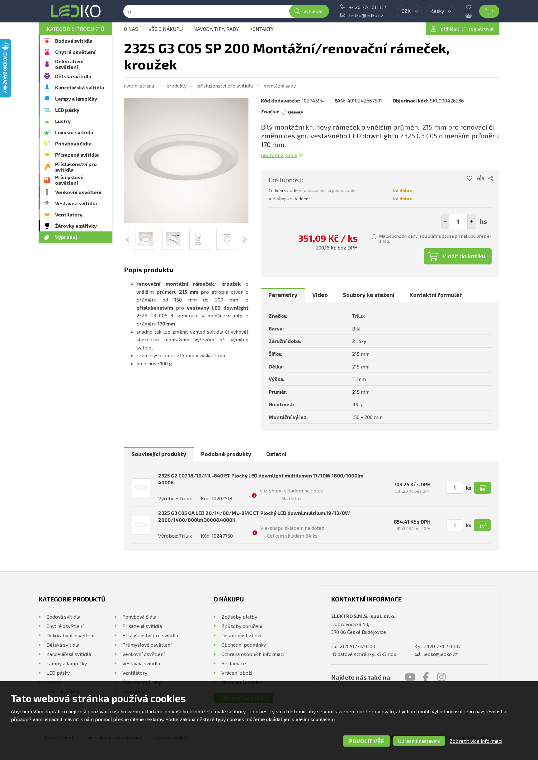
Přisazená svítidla (77, 155)
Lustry (63, 121)
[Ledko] (75, 11)
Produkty (176, 85)
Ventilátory (69, 214)
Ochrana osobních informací (252, 654)
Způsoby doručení (241, 626)
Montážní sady (279, 85)
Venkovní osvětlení (78, 192)
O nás (131, 29)
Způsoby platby (239, 617)
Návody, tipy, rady (216, 29)
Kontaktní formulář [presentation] (435, 294)
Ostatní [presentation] (276, 453)
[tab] (283, 295)
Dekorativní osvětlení (69, 64)
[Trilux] (292, 111)
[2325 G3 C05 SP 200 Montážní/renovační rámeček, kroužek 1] (186, 160)
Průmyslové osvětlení (69, 180)
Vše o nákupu (166, 29)
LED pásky (67, 110)
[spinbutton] (458, 221)
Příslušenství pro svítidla (76, 167)
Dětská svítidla (73, 76)
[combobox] (409, 11)
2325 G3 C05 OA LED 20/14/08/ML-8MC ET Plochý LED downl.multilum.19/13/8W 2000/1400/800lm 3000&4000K (254, 516)
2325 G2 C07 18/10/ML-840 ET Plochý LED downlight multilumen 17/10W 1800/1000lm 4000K (260, 479)
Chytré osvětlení (75, 52)
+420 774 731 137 (367, 7)
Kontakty (261, 29)
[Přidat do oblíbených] (469, 178)
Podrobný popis (279, 155)
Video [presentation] (320, 294)
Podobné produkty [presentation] (226, 453)
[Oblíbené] (473, 7)
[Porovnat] (473, 15)
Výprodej (66, 237)
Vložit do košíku (463, 255)
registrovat (481, 28)
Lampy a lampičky (76, 99)
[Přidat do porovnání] (481, 178)
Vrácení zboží (236, 673)
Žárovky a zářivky (76, 226)
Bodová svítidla (73, 41)
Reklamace (233, 663)
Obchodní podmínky (243, 645)
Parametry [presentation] (282, 294)
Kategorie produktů (75, 28)
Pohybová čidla (73, 143)
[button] (471, 221)
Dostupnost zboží (241, 635)
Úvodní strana (139, 85)
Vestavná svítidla (76, 203)
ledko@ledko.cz (366, 15)
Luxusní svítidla (74, 132)
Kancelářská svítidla (79, 87)
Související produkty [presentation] (158, 453)
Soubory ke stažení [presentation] (368, 294)
